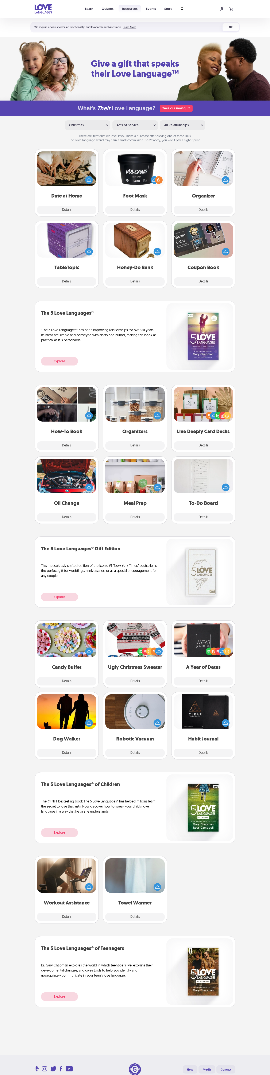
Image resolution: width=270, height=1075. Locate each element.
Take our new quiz (176, 108)
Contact (226, 1069)
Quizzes (107, 9)
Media (207, 1069)
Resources (130, 9)
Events (151, 9)
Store (168, 9)
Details (67, 210)
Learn (89, 9)
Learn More (129, 27)
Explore (59, 361)
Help (190, 1069)
